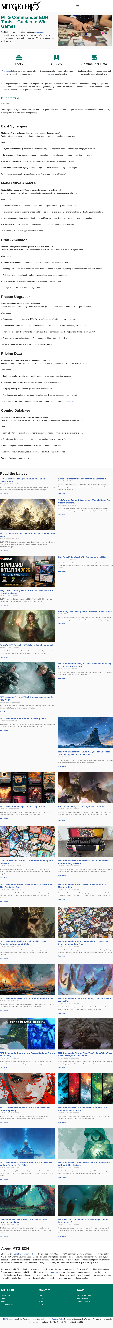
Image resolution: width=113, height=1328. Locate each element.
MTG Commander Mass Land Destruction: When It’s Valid (27, 998)
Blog (40, 1295)
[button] (77, 5)
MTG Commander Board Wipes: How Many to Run (23, 718)
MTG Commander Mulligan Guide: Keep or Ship (22, 806)
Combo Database (83, 1301)
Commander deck (69, 401)
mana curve (54, 1272)
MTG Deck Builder (83, 1295)
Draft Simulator (82, 1298)
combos (39, 32)
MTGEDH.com (7, 1319)
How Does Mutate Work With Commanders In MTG (82, 557)
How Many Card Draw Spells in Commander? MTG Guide (85, 612)
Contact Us (5, 1295)
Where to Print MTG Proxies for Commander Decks (82, 479)
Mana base (6, 71)
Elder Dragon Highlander (23, 1254)
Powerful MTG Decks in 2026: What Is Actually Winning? (26, 645)
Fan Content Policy (55, 1319)
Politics (2, 950)
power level (50, 74)
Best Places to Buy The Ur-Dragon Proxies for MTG (82, 806)
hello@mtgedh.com (8, 1304)
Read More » (4, 493)
